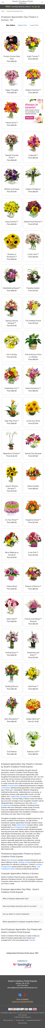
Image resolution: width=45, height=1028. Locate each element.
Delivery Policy (22, 1023)
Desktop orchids (24, 862)
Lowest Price (34, 25)
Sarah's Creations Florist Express (22, 2)
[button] (40, 1023)
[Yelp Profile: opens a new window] (24, 994)
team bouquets (12, 860)
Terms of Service (8, 1020)
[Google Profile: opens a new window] (20, 994)
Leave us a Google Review (22, 1001)
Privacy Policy (20, 1020)
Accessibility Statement (33, 1020)
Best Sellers (10, 25)
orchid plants (5, 787)
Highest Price (22, 25)
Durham (32, 940)
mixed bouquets (13, 785)
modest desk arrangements (20, 796)
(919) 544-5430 (22, 985)
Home (3, 11)
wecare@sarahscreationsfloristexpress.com (22, 987)
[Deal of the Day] (33, 112)
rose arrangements (17, 827)
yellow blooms (21, 825)
